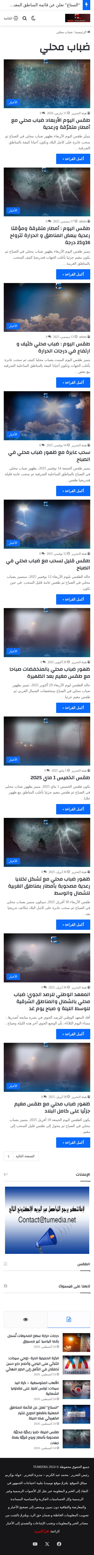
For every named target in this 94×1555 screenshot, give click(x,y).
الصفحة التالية (25, 1156)
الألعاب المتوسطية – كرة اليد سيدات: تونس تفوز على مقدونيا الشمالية (35, 1388)
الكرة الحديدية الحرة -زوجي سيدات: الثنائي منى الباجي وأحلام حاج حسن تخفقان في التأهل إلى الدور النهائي (32, 1363)
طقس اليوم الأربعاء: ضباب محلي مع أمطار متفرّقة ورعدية (50, 123)
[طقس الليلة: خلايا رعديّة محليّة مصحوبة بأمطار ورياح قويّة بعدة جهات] (76, 1438)
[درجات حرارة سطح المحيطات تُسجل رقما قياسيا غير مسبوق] (76, 1342)
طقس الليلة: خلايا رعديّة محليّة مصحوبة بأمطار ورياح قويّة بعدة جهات (35, 1437)
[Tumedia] (77, 18)
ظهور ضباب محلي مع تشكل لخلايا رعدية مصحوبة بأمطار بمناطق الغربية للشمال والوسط (49, 886)
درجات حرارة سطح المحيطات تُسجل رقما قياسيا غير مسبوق (33, 1339)
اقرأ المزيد (41, 1531)
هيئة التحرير (79, 113)
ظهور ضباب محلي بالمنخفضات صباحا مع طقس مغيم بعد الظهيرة (50, 672)
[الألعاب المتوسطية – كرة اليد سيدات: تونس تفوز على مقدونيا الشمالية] (76, 1389)
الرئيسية (81, 32)
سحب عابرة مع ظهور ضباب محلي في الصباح (49, 456)
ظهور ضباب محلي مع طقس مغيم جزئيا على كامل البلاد (52, 1107)
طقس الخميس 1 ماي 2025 (60, 777)
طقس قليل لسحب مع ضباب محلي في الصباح (48, 564)
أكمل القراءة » (73, 159)
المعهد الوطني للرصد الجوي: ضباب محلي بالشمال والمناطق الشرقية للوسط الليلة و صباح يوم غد (52, 1001)
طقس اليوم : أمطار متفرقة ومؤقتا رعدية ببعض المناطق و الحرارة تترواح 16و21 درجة (50, 235)
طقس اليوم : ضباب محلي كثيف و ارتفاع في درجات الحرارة (53, 347)
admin (82, 221)
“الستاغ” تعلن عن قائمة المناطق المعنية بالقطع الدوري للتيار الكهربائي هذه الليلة (34, 1413)
